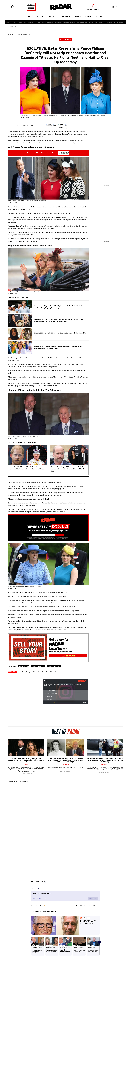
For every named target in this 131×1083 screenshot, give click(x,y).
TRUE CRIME (65, 17)
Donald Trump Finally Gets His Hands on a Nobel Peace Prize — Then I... (38, 672)
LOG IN (117, 6)
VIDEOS (88, 17)
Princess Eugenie (30, 134)
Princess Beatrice (14, 134)
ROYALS (78, 17)
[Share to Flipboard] (60, 125)
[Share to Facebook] (49, 125)
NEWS (28, 17)
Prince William (25, 34)
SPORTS (99, 17)
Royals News (16, 34)
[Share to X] (54, 125)
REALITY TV (39, 17)
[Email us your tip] (31, 10)
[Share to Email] (66, 125)
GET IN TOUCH (68, 656)
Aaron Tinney (14, 125)
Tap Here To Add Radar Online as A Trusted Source (41, 153)
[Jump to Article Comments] (44, 125)
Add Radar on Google (66, 127)
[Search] (12, 7)
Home (9, 34)
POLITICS (52, 17)
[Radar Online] (61, 7)
